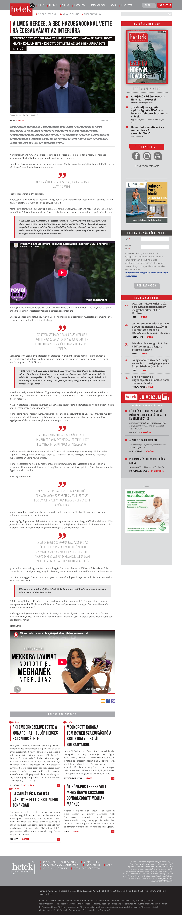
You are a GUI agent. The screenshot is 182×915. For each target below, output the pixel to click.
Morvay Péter (138, 387)
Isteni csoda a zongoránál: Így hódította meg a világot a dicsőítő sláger (150, 346)
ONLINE (21, 120)
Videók (65, 5)
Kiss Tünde (15, 785)
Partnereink (93, 865)
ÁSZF (109, 865)
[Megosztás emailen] (103, 701)
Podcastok (79, 5)
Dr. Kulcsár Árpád (138, 471)
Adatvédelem (91, 862)
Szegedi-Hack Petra (73, 778)
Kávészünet (28, 785)
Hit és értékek (157, 471)
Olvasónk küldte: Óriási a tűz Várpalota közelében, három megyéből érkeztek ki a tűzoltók (149, 308)
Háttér (89, 778)
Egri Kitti (14, 839)
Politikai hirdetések (55, 868)
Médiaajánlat (69, 862)
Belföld (147, 432)
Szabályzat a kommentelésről (61, 865)
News (113, 5)
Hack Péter (134, 432)
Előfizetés (127, 5)
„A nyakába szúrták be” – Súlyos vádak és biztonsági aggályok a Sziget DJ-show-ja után (151, 363)
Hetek (12, 120)
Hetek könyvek (98, 5)
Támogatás (165, 5)
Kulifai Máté (137, 337)
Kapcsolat (49, 862)
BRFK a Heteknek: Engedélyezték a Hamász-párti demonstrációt (150, 380)
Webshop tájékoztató (86, 868)
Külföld (26, 839)
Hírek (41, 5)
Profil (149, 5)
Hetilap (53, 5)
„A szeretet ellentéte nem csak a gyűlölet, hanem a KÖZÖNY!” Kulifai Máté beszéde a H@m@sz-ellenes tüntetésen (151, 328)
